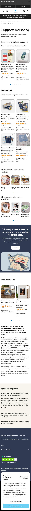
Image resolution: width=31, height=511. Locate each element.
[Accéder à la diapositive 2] (12, 84)
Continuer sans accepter (24, 477)
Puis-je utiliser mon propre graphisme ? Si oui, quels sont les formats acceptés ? (14, 394)
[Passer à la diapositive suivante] (29, 56)
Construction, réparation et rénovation (25, 216)
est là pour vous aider (13, 439)
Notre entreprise (6, 449)
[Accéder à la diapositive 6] (21, 84)
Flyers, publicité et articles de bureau (17, 21)
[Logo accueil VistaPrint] (16, 11)
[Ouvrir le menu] (3, 11)
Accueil (3, 21)
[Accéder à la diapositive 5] (19, 84)
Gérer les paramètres (16, 501)
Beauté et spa (25, 187)
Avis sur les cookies (8, 497)
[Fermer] (29, 1)
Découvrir (15, 247)
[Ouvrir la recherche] (7, 11)
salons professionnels (7, 354)
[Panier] (28, 11)
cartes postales (20, 359)
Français (23, 6)
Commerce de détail (15, 188)
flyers (6, 359)
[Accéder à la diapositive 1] (10, 84)
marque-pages (11, 361)
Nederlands (8, 6)
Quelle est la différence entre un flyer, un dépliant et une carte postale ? (15, 422)
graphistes (22, 371)
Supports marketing (8, 23)
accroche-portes (6, 363)
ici (23, 17)
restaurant (14, 347)
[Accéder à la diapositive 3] (14, 84)
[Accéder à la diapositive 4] (17, 84)
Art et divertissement (5, 188)
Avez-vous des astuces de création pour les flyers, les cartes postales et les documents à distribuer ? (14, 415)
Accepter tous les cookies (16, 506)
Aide (2, 445)
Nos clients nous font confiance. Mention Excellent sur (14, 469)
